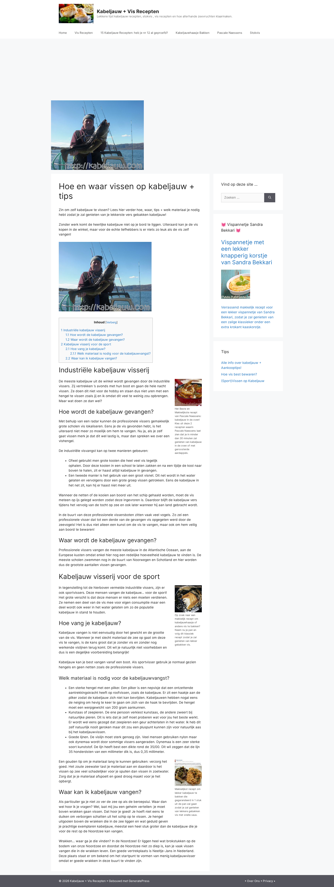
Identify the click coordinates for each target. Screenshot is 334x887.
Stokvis (255, 33)
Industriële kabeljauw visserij (83, 330)
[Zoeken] (269, 197)
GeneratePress (139, 881)
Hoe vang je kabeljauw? (85, 349)
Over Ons (253, 881)
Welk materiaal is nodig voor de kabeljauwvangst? (110, 353)
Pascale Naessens (229, 33)
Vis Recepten (84, 33)
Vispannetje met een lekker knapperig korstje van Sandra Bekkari (246, 252)
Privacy (268, 881)
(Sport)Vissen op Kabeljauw (242, 381)
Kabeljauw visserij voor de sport (86, 344)
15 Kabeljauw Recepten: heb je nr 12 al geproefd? (134, 33)
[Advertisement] (167, 69)
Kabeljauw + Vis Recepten (128, 11)
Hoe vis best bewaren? (239, 374)
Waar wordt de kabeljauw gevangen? (95, 339)
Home (63, 33)
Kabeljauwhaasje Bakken (193, 33)
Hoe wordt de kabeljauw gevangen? (94, 335)
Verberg (111, 322)
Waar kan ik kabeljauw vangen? (91, 358)
